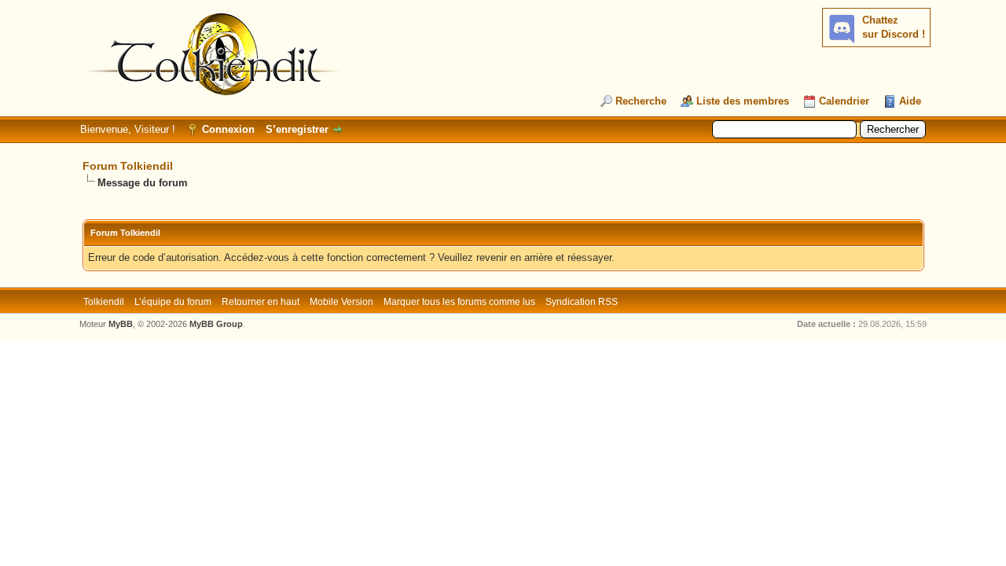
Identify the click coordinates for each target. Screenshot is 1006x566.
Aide (910, 101)
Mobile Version (341, 301)
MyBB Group (216, 324)
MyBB (120, 324)
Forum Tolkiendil (128, 166)
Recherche (640, 101)
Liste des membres (742, 101)
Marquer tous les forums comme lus (459, 301)
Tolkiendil (103, 301)
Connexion (228, 129)
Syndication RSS (581, 301)
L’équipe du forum (172, 301)
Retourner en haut (260, 301)
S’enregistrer (297, 129)
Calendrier (844, 101)
